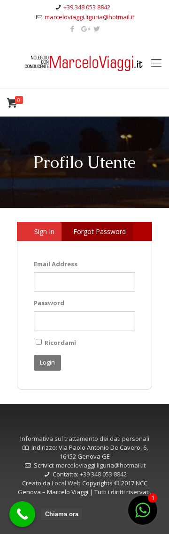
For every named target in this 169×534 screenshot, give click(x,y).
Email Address (55, 264)
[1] (142, 515)
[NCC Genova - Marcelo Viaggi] (84, 62)
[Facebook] (72, 28)
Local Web (67, 483)
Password (49, 303)
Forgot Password (99, 231)
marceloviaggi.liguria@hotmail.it (89, 17)
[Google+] (85, 28)
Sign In (44, 231)
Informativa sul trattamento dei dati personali (84, 438)
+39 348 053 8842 (86, 7)
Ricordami (59, 342)
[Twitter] (97, 28)
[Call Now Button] (22, 514)
